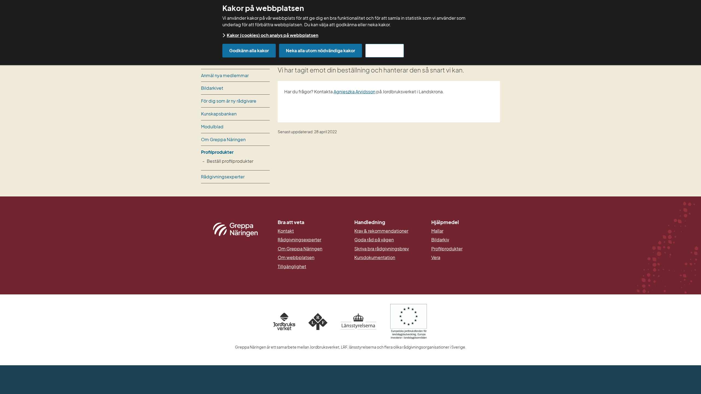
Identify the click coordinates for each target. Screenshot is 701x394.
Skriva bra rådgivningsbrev (381, 248)
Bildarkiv (465, 239)
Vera (435, 257)
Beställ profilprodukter (230, 161)
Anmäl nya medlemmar (225, 75)
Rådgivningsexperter (223, 176)
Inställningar (384, 50)
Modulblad (212, 126)
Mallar (437, 231)
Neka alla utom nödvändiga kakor (320, 50)
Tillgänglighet (292, 266)
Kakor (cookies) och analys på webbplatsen (272, 35)
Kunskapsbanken (219, 114)
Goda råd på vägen (374, 239)
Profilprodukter (217, 152)
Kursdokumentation (374, 257)
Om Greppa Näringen (223, 139)
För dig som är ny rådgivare (228, 101)
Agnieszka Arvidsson (354, 91)
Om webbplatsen (296, 257)
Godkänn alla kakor (249, 50)
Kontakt (286, 231)
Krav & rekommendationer (381, 231)
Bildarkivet (212, 88)
